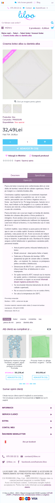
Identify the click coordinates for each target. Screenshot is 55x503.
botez (15, 319)
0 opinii (17, 161)
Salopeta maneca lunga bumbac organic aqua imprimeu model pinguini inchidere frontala (14, 364)
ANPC (9, 495)
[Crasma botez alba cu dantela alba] (27, 74)
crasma (23, 319)
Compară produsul (40, 156)
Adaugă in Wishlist (16, 156)
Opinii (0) (27, 180)
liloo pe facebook (29, 442)
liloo (13, 117)
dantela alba (28, 322)
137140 (49, 493)
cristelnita (32, 319)
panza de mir (8, 322)
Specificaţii (40, 175)
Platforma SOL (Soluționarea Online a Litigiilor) (31, 495)
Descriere (15, 175)
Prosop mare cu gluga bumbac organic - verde (40, 361)
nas (40, 319)
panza (18, 322)
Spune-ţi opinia (27, 161)
